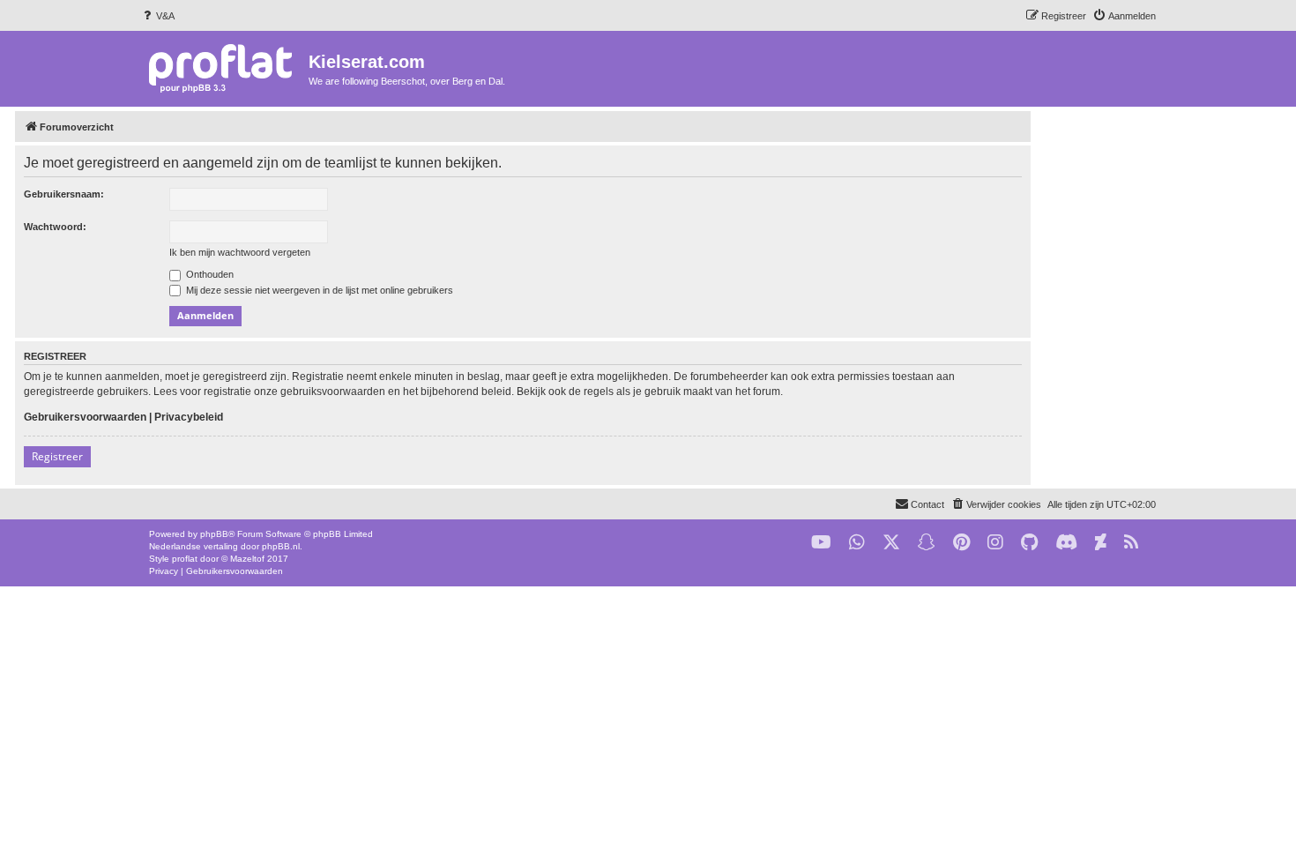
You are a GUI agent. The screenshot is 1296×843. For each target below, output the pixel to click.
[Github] (1029, 542)
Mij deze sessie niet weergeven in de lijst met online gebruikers (318, 290)
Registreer (57, 456)
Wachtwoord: (55, 226)
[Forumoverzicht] (224, 67)
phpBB (214, 534)
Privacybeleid (188, 417)
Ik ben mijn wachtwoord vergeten (239, 252)
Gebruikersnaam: (64, 194)
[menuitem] (157, 15)
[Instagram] (995, 542)
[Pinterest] (961, 542)
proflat (184, 558)
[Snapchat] (926, 542)
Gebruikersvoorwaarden (85, 417)
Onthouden (208, 274)
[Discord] (1066, 542)
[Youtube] (821, 542)
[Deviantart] (1101, 542)
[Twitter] (891, 542)
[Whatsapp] (857, 542)
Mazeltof (247, 558)
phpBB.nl (281, 546)
